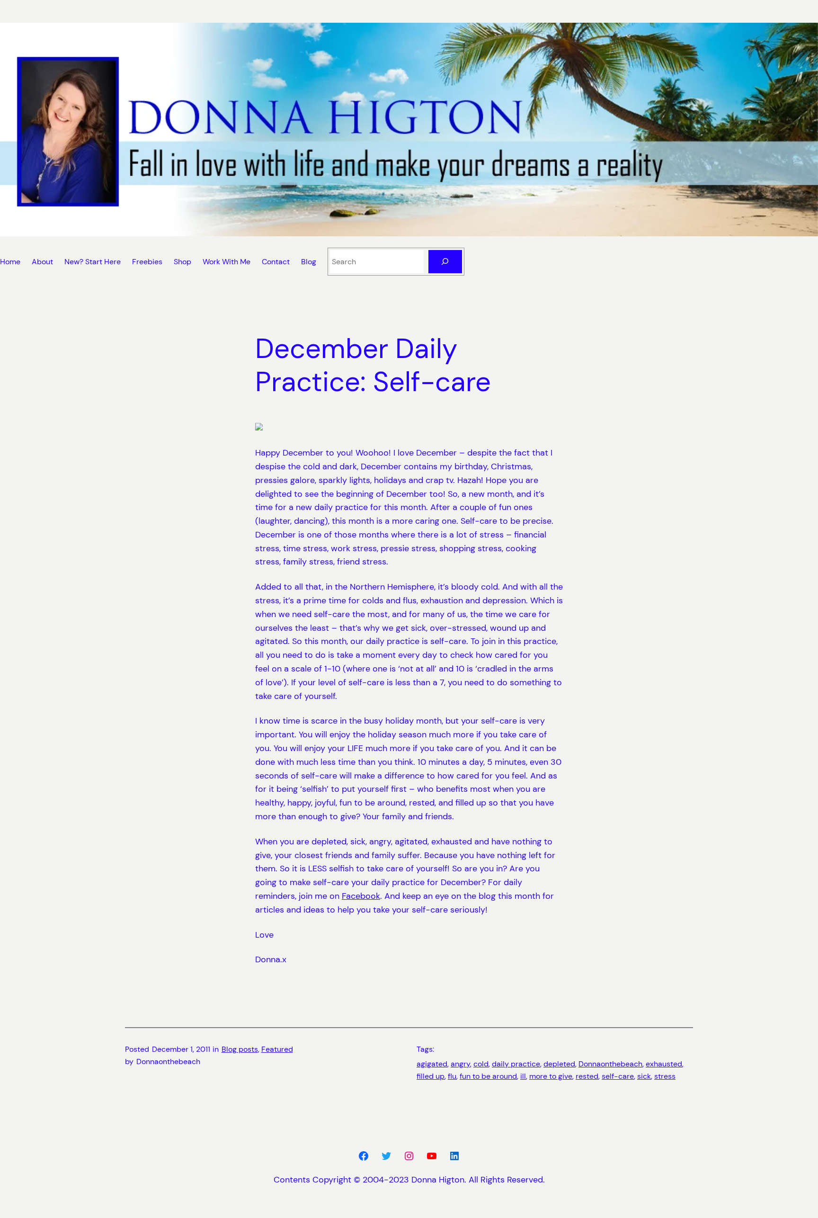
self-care (618, 1076)
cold (481, 1064)
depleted (559, 1064)
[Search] (445, 261)
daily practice (516, 1064)
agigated (432, 1064)
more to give (550, 1076)
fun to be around (488, 1076)
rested (587, 1076)
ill (523, 1076)
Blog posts (240, 1049)
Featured (277, 1049)
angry (460, 1064)
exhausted (664, 1064)
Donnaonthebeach (610, 1064)
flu (452, 1076)
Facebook (361, 896)
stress (665, 1076)
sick (644, 1076)
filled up (431, 1076)
